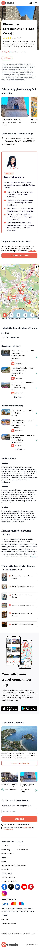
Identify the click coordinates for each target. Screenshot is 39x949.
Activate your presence (19, 255)
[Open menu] (37, 3)
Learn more (32, 251)
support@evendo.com (9, 881)
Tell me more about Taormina (19, 763)
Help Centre (6, 919)
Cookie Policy (27, 827)
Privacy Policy (8, 829)
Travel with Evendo (8, 846)
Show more (18, 397)
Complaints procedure (9, 923)
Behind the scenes (22, 850)
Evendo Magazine (8, 853)
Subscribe (19, 819)
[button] (19, 290)
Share (8, 58)
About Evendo (20, 846)
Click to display (9, 144)
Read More (34, 557)
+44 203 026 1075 (8, 877)
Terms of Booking (29, 933)
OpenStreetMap (6, 265)
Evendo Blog (6, 850)
